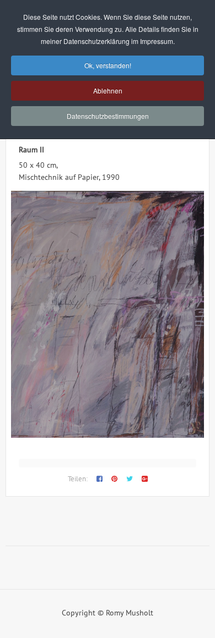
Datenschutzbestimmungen (108, 115)
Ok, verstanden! (107, 65)
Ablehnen (107, 90)
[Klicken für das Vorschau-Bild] (107, 435)
